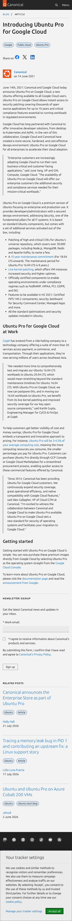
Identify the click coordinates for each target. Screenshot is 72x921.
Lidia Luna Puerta (13, 769)
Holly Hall (9, 721)
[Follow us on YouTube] (51, 840)
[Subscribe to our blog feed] (60, 840)
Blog (6, 14)
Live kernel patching (20, 269)
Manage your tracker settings (24, 911)
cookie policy (14, 901)
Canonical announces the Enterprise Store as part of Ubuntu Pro (27, 698)
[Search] (56, 5)
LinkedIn (32, 57)
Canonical (20, 72)
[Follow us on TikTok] (42, 840)
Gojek (6, 340)
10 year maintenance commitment (32, 256)
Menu (65, 5)
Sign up (10, 666)
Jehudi (7, 812)
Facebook (17, 57)
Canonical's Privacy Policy (35, 654)
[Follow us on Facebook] (14, 840)
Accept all (54, 911)
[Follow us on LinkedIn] (24, 840)
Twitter (25, 57)
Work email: (12, 622)
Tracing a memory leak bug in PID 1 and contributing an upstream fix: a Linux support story (35, 746)
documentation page (35, 578)
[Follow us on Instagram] (33, 840)
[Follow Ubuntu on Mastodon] (5, 840)
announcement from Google (20, 582)
